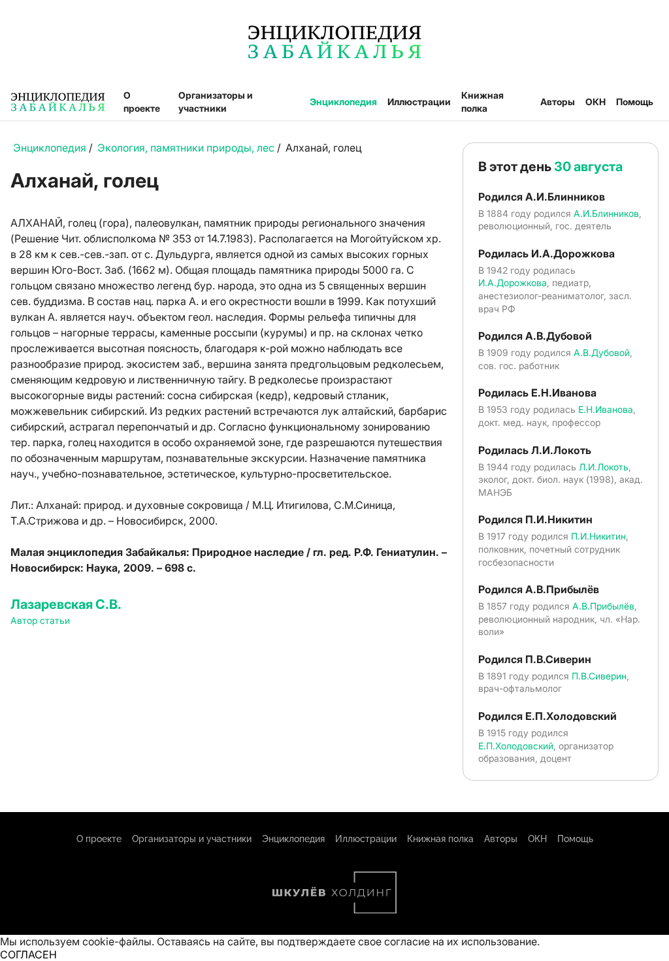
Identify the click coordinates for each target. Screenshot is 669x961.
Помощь (634, 101)
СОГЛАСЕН (28, 954)
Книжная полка (482, 102)
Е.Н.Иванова (605, 409)
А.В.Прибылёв (603, 605)
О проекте (141, 102)
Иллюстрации (419, 101)
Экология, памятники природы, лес (185, 147)
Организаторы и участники (215, 102)
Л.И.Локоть (603, 466)
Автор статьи (40, 620)
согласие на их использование (460, 941)
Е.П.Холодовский (515, 745)
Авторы (557, 101)
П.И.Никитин (598, 536)
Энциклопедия (343, 101)
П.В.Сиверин (599, 675)
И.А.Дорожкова (512, 282)
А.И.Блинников (606, 213)
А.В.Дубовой (602, 352)
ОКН (595, 101)
